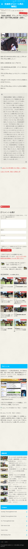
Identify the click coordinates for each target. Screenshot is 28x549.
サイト (2, 241)
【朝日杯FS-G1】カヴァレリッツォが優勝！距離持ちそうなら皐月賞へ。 (17, 465)
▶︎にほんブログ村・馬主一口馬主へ (11, 413)
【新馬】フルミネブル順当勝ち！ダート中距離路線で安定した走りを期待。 (17, 476)
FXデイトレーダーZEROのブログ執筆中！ (13, 397)
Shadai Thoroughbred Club (8, 516)
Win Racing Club (6, 535)
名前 (2, 230)
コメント (3, 218)
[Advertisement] (14, 28)
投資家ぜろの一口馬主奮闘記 (14, 5)
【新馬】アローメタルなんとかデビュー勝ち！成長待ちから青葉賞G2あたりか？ (17, 494)
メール (3, 235)
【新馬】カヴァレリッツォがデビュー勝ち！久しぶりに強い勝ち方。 (17, 500)
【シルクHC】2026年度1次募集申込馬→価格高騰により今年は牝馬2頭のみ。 (17, 459)
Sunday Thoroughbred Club (9, 511)
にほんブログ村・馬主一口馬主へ (10, 171)
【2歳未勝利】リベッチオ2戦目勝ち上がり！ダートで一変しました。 (17, 482)
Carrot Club (4, 530)
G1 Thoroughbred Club (7, 521)
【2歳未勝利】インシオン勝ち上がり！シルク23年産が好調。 (17, 471)
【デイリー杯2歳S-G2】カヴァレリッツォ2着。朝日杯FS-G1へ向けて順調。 (17, 488)
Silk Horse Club (5, 206)
